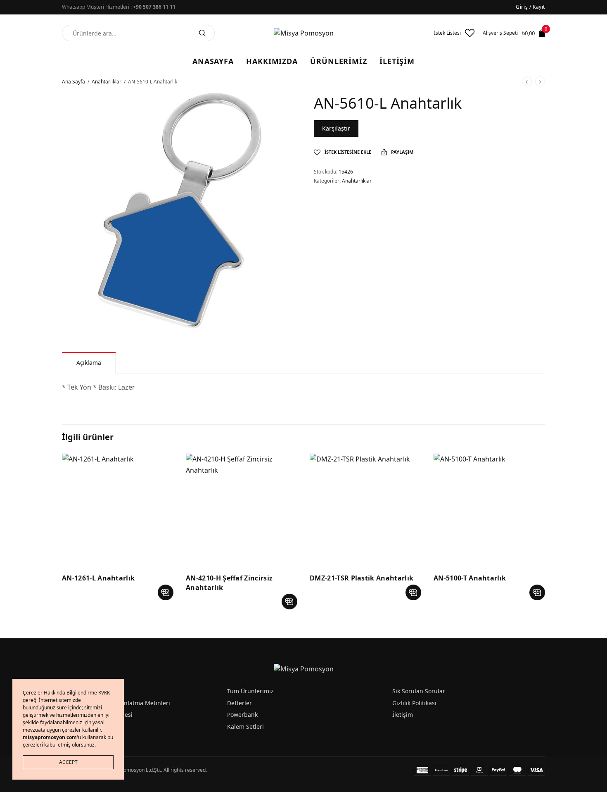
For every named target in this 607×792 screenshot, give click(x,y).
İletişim (402, 714)
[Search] (202, 33)
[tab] (89, 362)
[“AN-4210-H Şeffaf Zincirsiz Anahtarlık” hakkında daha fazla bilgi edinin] (289, 601)
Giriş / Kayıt (530, 6)
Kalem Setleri (245, 726)
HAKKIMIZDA (272, 61)
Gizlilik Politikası (414, 703)
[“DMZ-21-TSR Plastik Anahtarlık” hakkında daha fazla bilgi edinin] (413, 592)
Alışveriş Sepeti (500, 33)
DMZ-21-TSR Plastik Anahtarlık (361, 578)
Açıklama (88, 362)
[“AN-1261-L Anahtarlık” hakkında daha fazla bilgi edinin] (165, 592)
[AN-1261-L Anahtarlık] (117, 509)
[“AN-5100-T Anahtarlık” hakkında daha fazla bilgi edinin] (537, 592)
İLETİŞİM (397, 61)
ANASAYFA (213, 61)
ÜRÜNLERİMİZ (338, 61)
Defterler (239, 703)
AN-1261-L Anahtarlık (98, 578)
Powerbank (242, 714)
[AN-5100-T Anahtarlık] (489, 509)
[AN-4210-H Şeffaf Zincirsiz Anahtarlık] (241, 509)
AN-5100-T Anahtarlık (470, 578)
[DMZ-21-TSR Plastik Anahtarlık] (365, 509)
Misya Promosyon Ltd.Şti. (132, 769)
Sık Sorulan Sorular (418, 691)
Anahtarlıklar (106, 81)
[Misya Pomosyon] (304, 33)
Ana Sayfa (73, 81)
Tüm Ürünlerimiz (250, 691)
